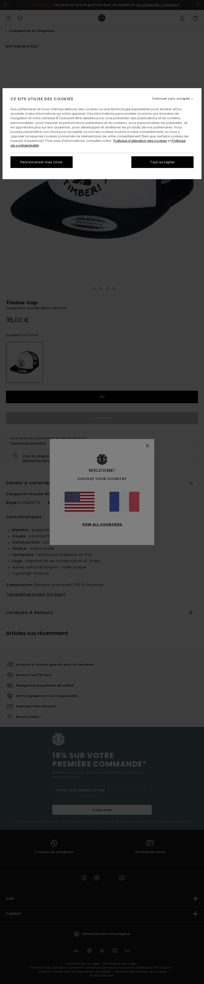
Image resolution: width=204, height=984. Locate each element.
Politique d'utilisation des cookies (140, 140)
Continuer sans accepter (171, 99)
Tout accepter (162, 162)
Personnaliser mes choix (41, 162)
